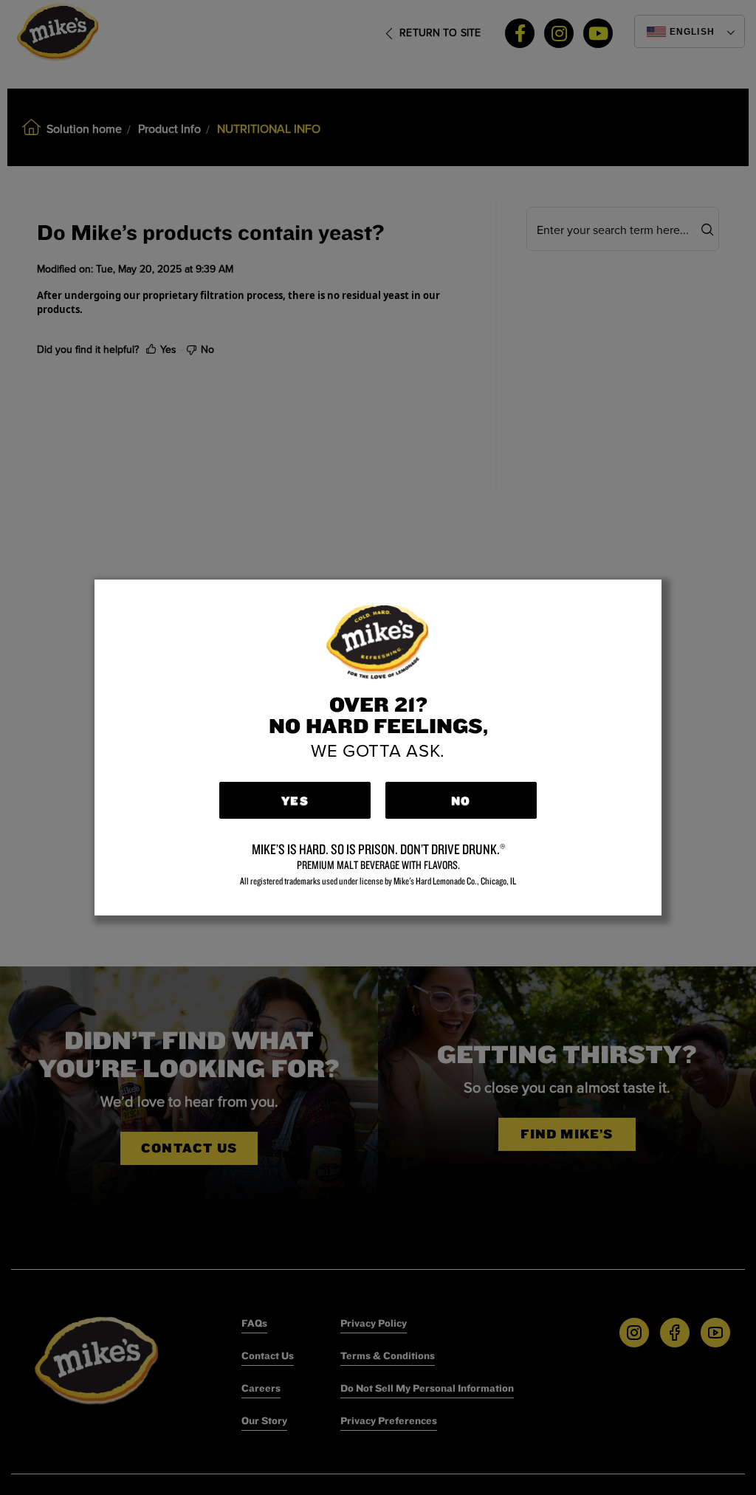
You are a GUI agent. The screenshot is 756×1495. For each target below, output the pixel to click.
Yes (295, 800)
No (460, 800)
